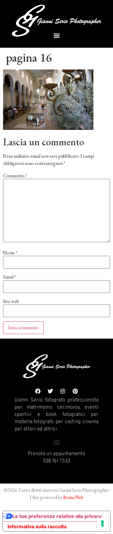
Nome (10, 252)
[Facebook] (38, 391)
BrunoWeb (73, 497)
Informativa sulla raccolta (37, 526)
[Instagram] (62, 391)
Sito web (11, 301)
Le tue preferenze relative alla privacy (57, 516)
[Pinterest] (75, 391)
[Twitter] (50, 391)
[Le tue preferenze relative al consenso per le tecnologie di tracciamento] (102, 523)
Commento (15, 175)
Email (9, 277)
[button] (56, 35)
